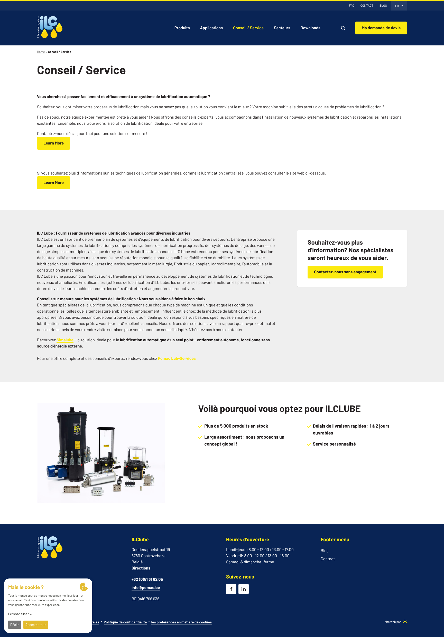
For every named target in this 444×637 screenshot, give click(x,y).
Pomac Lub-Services (177, 358)
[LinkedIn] (243, 589)
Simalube (65, 339)
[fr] (50, 27)
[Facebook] (231, 589)
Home (41, 52)
